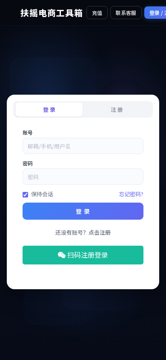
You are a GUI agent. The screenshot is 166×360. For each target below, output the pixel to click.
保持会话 (42, 194)
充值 (97, 12)
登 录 (83, 211)
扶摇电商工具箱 (51, 12)
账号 (28, 132)
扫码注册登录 (87, 255)
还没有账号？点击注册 (83, 232)
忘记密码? (131, 194)
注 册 (117, 109)
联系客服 (126, 12)
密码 (28, 163)
